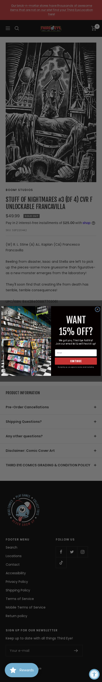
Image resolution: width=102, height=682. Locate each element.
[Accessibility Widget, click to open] (94, 674)
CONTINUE (76, 361)
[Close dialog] (97, 309)
